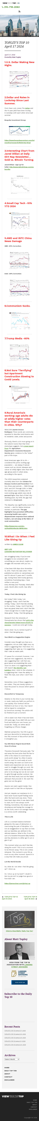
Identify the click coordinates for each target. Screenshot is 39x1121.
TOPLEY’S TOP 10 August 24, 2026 (15, 1037)
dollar (27, 108)
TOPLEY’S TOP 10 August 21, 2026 (14, 1041)
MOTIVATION (17, 551)
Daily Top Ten (10, 1071)
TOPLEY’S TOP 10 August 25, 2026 (15, 1034)
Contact (8, 1077)
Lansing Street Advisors (21, 966)
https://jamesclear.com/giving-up (17, 883)
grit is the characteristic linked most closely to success (19, 622)
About (7, 1074)
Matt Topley (16, 57)
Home (6, 1067)
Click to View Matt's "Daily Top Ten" (19, 931)
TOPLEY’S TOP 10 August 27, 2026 (15, 1030)
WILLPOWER (27, 551)
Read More (19, 982)
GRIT (6, 549)
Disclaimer (9, 1080)
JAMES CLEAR (18, 544)
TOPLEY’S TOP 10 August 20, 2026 (15, 1044)
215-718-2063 (11, 7)
